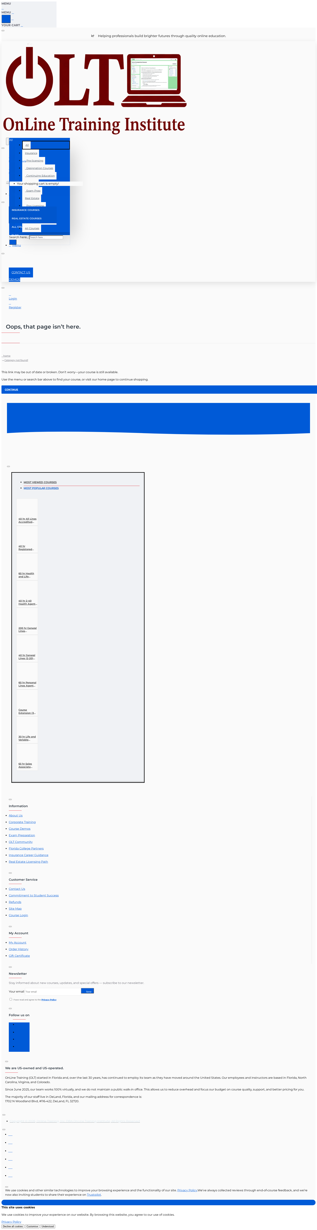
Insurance (31, 153)
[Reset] (6, 19)
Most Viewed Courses (40, 482)
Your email (16, 991)
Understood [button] (48, 1226)
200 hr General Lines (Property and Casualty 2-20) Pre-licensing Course (28, 630)
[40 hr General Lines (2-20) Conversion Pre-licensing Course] (25, 645)
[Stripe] (10, 1175)
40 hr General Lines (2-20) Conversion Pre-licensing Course (27, 657)
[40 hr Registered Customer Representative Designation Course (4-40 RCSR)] (25, 536)
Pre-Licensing (34, 205)
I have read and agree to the (34, 999)
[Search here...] (7, 141)
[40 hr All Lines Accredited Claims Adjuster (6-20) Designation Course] (25, 508)
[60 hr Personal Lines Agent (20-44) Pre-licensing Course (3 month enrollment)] (25, 672)
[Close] (2, 8)
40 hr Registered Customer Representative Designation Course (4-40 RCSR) (28, 548)
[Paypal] (10, 1166)
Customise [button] (32, 1226)
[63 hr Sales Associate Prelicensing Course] (25, 753)
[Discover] (10, 1158)
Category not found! (16, 360)
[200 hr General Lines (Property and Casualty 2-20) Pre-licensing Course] (25, 618)
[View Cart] (8, 184)
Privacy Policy (187, 1190)
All (27, 145)
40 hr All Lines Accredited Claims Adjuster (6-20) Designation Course (28, 520)
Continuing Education (40, 175)
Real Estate (32, 198)
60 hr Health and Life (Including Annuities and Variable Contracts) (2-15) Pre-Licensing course (27, 575)
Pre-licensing (34, 160)
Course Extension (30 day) (27, 711)
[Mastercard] (10, 1142)
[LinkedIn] (19, 1040)
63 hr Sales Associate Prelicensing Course (26, 765)
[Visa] (10, 1133)
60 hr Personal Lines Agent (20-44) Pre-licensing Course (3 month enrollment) (27, 684)
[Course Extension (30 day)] (25, 699)
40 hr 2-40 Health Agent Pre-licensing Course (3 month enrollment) (27, 602)
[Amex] (10, 1150)
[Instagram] (19, 1033)
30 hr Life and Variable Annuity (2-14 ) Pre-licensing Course (28, 738)
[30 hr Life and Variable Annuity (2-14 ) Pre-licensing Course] (25, 726)
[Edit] (2, 30)
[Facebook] (19, 1026)
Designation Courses (39, 168)
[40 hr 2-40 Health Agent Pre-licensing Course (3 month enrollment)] (25, 590)
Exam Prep (32, 190)
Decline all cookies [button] (13, 1226)
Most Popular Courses (41, 488)
